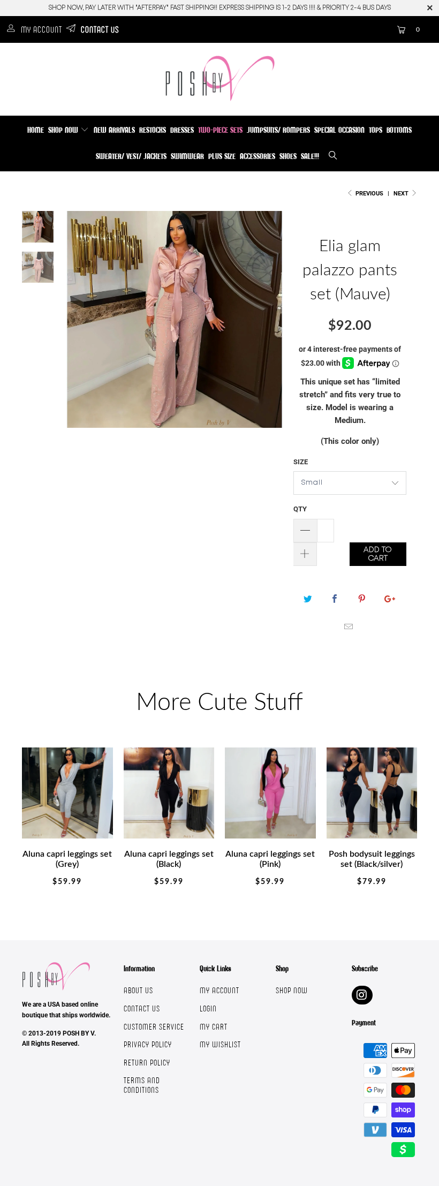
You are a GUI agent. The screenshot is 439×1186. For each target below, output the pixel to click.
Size (300, 462)
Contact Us (100, 29)
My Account (41, 29)
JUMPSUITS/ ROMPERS (278, 129)
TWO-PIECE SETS (220, 129)
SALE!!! (310, 156)
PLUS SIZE (222, 156)
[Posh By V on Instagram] (362, 995)
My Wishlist (220, 1044)
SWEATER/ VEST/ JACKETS (131, 156)
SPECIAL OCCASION (339, 129)
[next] (271, 327)
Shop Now (64, 129)
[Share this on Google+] (388, 599)
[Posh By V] (220, 78)
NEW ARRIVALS (114, 129)
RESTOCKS (152, 129)
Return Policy (147, 1062)
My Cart (214, 1026)
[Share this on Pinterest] (362, 599)
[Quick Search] (333, 156)
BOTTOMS (399, 129)
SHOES (288, 156)
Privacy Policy (148, 1044)
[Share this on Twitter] (308, 599)
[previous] (77, 327)
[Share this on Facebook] (335, 599)
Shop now (292, 990)
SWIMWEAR (187, 156)
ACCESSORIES (257, 156)
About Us (138, 990)
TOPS (375, 129)
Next (401, 193)
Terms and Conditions (142, 1085)
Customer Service (154, 1026)
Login (208, 1008)
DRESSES (182, 129)
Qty (300, 509)
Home (35, 129)
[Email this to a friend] (348, 627)
